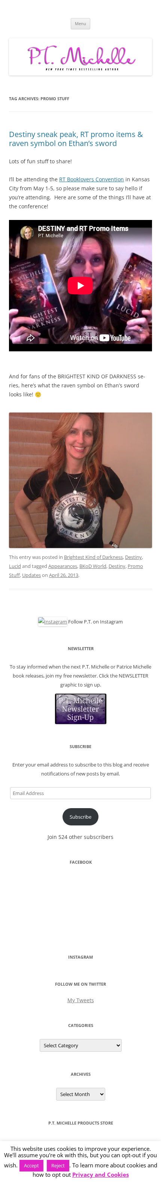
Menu (80, 23)
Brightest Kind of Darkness (93, 557)
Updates (31, 575)
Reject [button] (58, 1165)
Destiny (133, 557)
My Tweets (80, 1000)
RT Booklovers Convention (91, 179)
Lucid (15, 566)
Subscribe (80, 816)
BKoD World (92, 566)
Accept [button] (31, 1165)
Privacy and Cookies (100, 1174)
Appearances (62, 566)
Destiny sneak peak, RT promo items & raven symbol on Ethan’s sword (76, 138)
